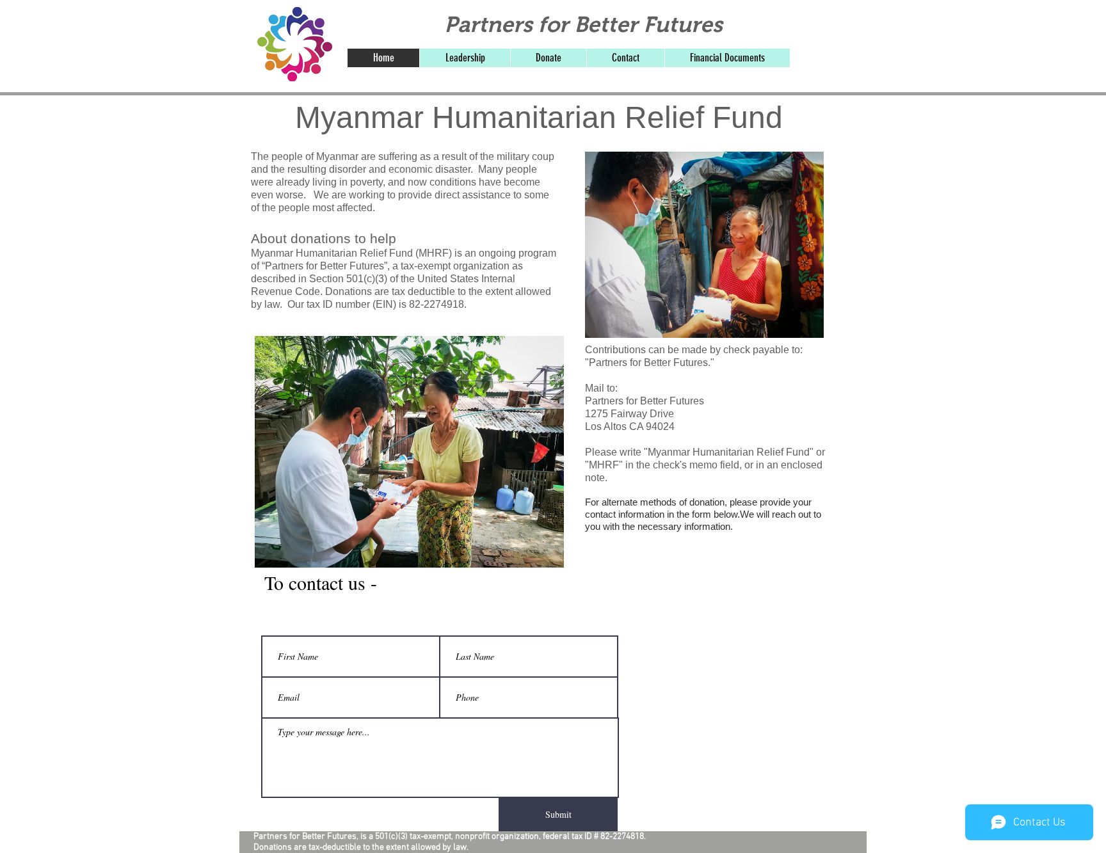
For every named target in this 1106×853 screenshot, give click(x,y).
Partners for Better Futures (583, 24)
